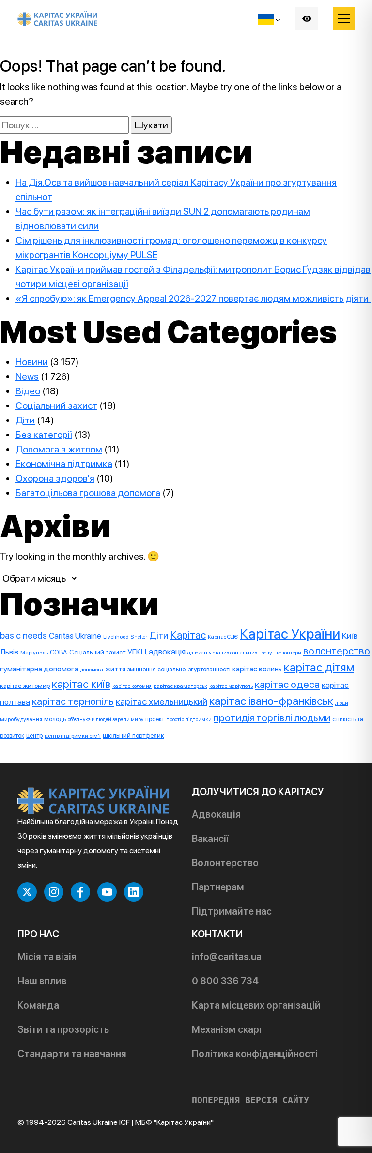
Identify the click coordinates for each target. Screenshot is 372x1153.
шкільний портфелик (133, 735)
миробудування (21, 719)
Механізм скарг (228, 1029)
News (27, 376)
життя (115, 669)
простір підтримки (189, 720)
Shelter (139, 636)
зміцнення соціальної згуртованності (179, 669)
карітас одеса (287, 684)
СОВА (58, 652)
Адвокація (216, 814)
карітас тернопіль (73, 701)
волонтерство (336, 651)
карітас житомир (25, 685)
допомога (91, 669)
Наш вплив (42, 981)
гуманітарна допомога (39, 668)
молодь (55, 719)
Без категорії (44, 434)
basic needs (23, 635)
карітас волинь (257, 668)
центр (34, 735)
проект (154, 719)
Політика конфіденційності (255, 1054)
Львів (9, 651)
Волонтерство (225, 863)
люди (341, 703)
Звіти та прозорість (63, 1029)
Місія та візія (47, 957)
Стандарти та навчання (71, 1054)
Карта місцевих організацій (256, 1005)
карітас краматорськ (180, 686)
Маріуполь (34, 652)
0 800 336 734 (225, 981)
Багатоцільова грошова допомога (88, 493)
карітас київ (81, 684)
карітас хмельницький (161, 701)
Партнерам (218, 887)
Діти (25, 420)
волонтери (289, 653)
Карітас (188, 634)
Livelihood (116, 636)
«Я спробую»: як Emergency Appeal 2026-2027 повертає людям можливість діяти (193, 298)
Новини (32, 362)
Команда (38, 1005)
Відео (28, 391)
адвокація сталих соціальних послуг (231, 652)
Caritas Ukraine (75, 635)
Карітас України (290, 633)
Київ (350, 635)
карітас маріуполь (231, 686)
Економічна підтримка (64, 463)
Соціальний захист (56, 405)
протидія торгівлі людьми (272, 718)
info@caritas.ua (227, 957)
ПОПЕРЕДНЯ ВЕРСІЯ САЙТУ (250, 1100)
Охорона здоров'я (55, 478)
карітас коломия (132, 686)
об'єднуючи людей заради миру (105, 720)
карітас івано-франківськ (271, 701)
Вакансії (210, 838)
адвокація (167, 651)
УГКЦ (137, 651)
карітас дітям (319, 667)
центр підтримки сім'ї (73, 735)
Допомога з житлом (59, 449)
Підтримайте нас (232, 911)
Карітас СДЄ (223, 636)
